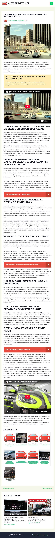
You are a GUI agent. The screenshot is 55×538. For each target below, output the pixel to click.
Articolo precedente (8, 488)
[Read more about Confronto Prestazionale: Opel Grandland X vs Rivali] (39, 507)
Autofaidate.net (18, 3)
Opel (5, 524)
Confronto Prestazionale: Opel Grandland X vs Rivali (37, 519)
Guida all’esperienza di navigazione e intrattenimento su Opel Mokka (14, 520)
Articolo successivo (47, 488)
